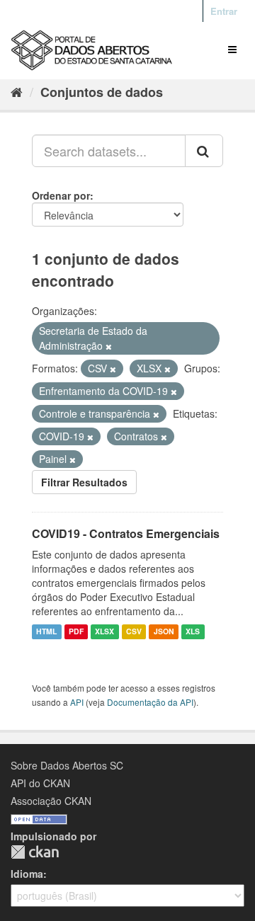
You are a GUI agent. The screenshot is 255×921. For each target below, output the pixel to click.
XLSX (104, 632)
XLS (193, 632)
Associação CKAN (51, 801)
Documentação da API (150, 702)
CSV (134, 632)
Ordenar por (61, 195)
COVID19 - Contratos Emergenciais (126, 533)
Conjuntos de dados (101, 92)
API (77, 702)
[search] (204, 151)
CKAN (35, 852)
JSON (164, 632)
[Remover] (109, 346)
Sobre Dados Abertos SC (67, 765)
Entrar (223, 11)
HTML (46, 632)
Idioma (27, 873)
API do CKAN (40, 783)
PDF (76, 632)
